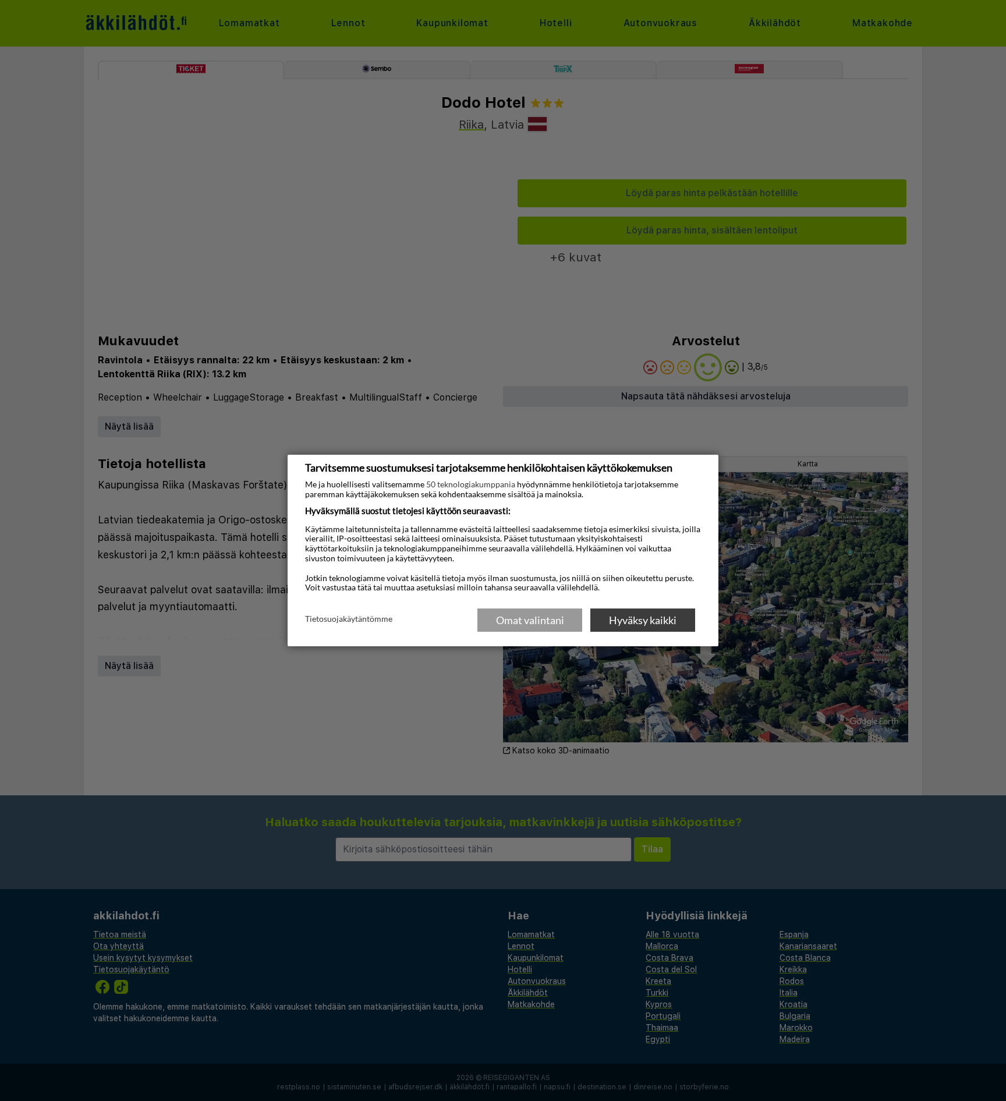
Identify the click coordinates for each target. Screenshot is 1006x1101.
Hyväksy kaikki (642, 620)
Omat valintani (530, 620)
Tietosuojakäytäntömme (348, 619)
